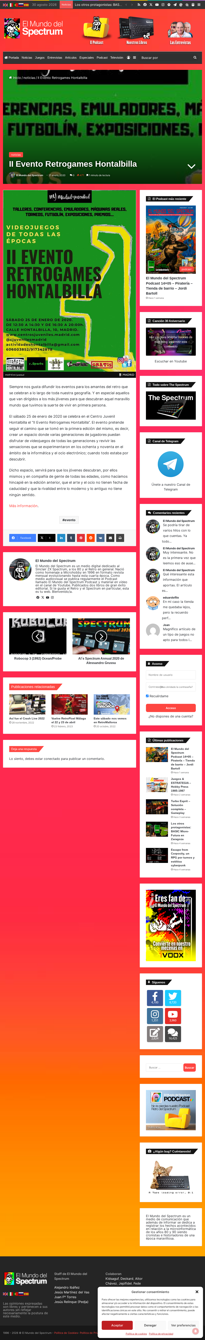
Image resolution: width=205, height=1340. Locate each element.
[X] (42, 597)
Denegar (150, 1325)
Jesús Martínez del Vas (71, 1292)
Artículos (71, 57)
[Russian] (21, 5)
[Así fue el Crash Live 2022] (27, 704)
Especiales (86, 57)
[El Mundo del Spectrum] (34, 28)
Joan (166, 625)
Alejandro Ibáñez (67, 1287)
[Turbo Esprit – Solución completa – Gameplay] (157, 806)
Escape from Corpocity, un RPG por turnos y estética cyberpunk (183, 857)
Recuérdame (158, 696)
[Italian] (10, 5)
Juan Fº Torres (65, 1297)
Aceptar (117, 1325)
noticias (29, 78)
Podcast (102, 57)
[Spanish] (26, 5)
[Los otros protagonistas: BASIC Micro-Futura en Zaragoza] (157, 829)
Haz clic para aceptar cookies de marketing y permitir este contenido (170, 341)
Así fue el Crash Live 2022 (27, 718)
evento (69, 520)
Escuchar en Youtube (171, 361)
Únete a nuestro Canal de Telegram (171, 486)
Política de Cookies (66, 1332)
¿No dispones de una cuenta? (171, 716)
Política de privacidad (161, 1333)
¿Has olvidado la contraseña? (176, 686)
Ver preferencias (183, 1325)
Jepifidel (125, 1283)
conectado (52, 759)
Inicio (16, 78)
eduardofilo (171, 597)
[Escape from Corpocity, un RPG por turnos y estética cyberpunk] (157, 855)
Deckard (127, 1279)
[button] (197, 1292)
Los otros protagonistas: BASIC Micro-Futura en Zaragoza (181, 831)
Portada (13, 57)
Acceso (171, 708)
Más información (23, 506)
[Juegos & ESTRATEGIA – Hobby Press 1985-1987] (157, 784)
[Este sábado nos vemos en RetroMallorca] (112, 704)
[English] (5, 5)
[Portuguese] (16, 5)
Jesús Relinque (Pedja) (71, 1302)
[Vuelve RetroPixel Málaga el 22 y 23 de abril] (69, 704)
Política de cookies (136, 1333)
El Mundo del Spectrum (29, 175)
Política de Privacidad (93, 1332)
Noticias (27, 57)
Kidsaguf (112, 1279)
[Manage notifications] (195, 1331)
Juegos (40, 57)
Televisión (116, 57)
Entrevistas (54, 57)
